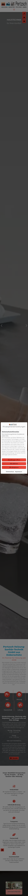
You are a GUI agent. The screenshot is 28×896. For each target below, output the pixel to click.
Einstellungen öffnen (14, 460)
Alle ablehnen (14, 463)
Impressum (18, 471)
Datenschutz (10, 471)
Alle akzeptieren (14, 467)
